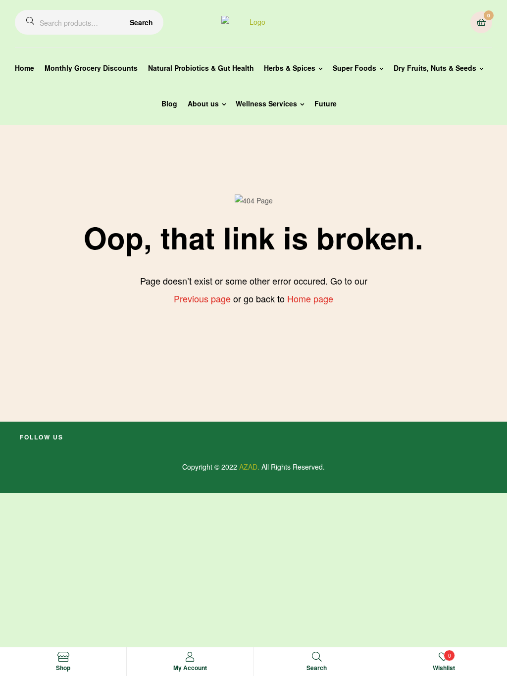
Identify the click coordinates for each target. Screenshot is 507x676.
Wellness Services (266, 103)
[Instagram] (77, 449)
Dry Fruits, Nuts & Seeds (435, 68)
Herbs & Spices (289, 68)
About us (203, 103)
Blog (169, 103)
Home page (310, 298)
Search (141, 22)
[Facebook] (24, 449)
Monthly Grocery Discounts (91, 68)
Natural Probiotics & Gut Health (201, 68)
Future (325, 103)
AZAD (248, 467)
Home (24, 68)
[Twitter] (59, 449)
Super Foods (354, 68)
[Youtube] (42, 449)
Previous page (202, 298)
